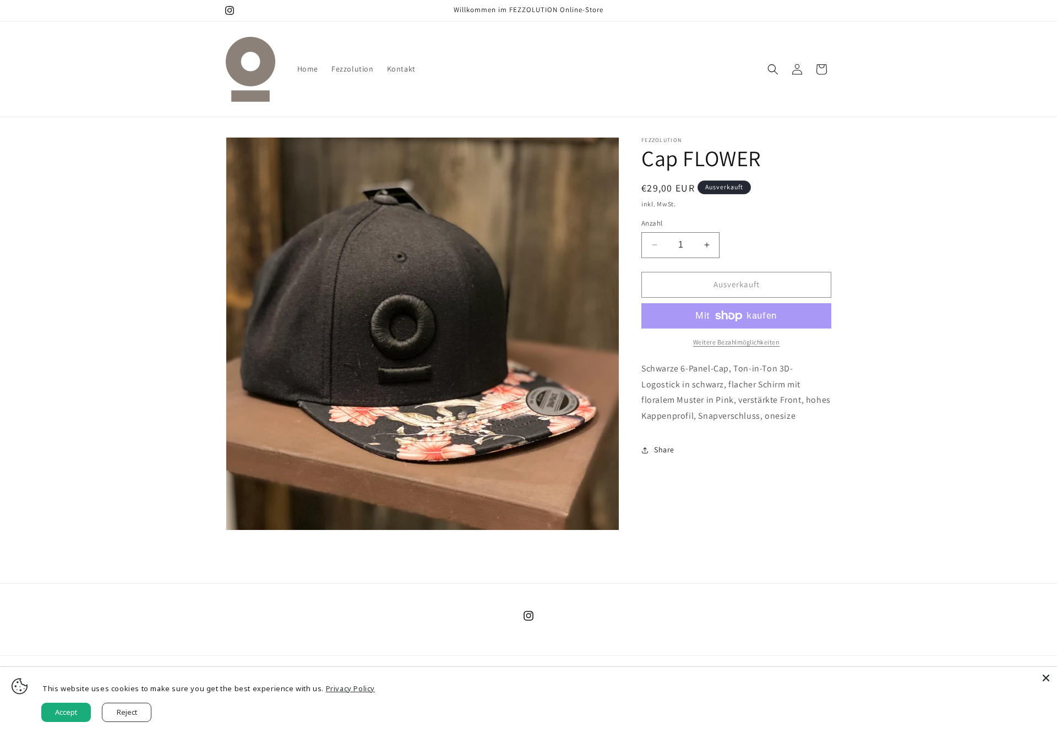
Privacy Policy (350, 688)
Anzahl (651, 223)
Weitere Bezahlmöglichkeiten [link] (736, 342)
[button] (773, 69)
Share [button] (664, 450)
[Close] (1045, 677)
